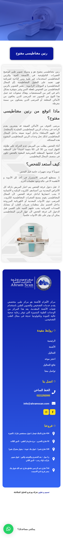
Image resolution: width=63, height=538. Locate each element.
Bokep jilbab (56, 507)
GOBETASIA (39, 527)
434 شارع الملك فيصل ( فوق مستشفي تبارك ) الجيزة (28, 433)
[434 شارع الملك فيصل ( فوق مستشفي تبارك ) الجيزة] (53, 433)
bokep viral (7, 511)
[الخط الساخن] (53, 392)
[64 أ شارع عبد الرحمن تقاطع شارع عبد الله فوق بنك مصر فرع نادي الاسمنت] (53, 470)
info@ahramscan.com (36, 403)
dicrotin (52, 515)
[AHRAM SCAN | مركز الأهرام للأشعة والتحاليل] (31, 282)
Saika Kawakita (9, 515)
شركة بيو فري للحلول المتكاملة (26, 492)
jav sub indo (40, 515)
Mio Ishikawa (26, 515)
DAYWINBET (37, 523)
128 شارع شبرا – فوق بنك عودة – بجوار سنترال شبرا (29, 449)
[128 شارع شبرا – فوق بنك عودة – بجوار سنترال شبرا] (53, 449)
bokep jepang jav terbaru (38, 511)
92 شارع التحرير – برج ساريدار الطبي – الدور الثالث (29, 441)
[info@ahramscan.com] (53, 403)
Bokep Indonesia (14, 507)
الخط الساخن (42, 390)
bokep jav (19, 511)
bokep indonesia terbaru (36, 507)
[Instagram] (46, 412)
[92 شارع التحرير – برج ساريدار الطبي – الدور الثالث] (53, 441)
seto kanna (57, 511)
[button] (8, 529)
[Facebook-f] (52, 412)
